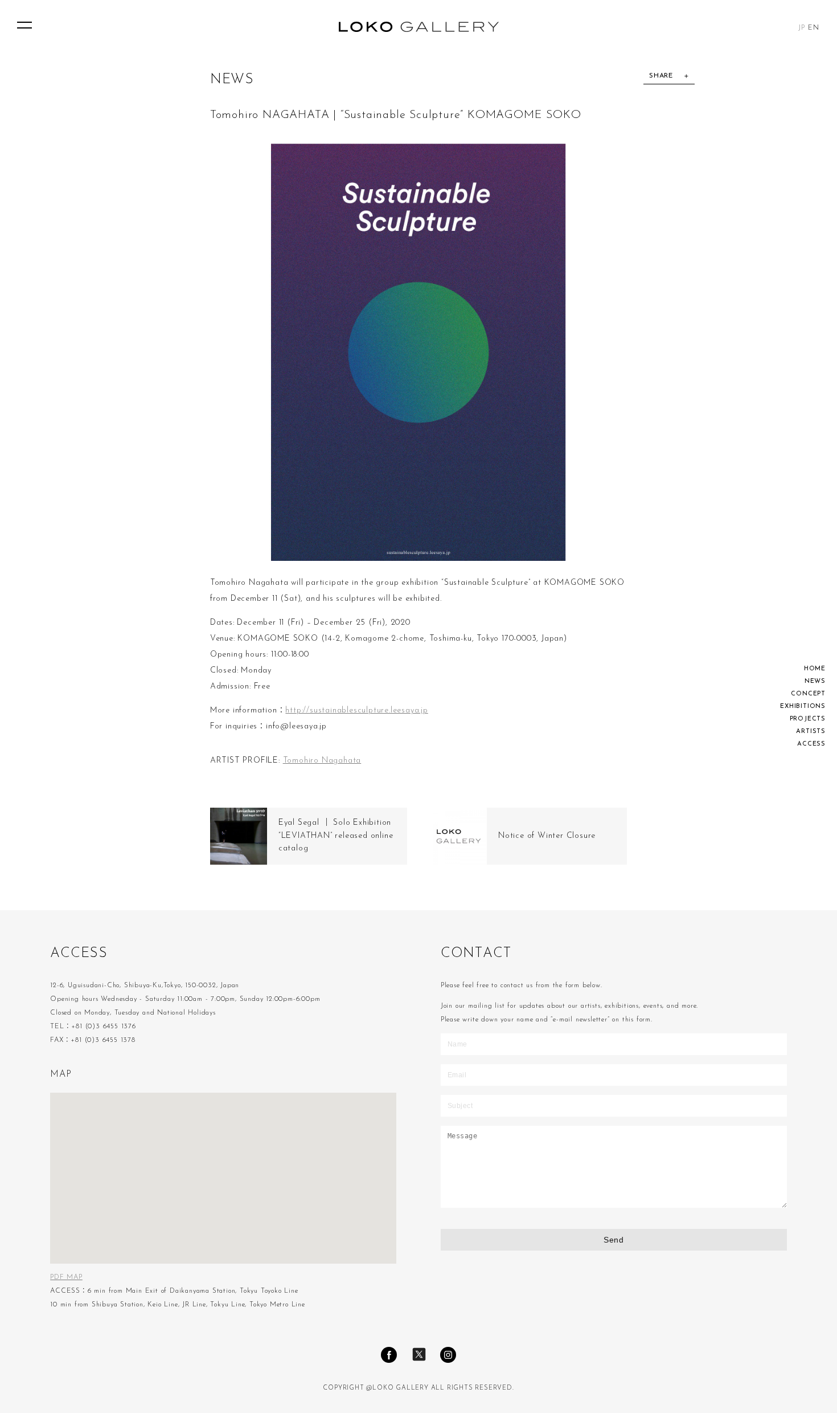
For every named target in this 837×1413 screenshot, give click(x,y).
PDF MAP (66, 1277)
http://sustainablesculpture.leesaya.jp (356, 710)
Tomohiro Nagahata (322, 760)
